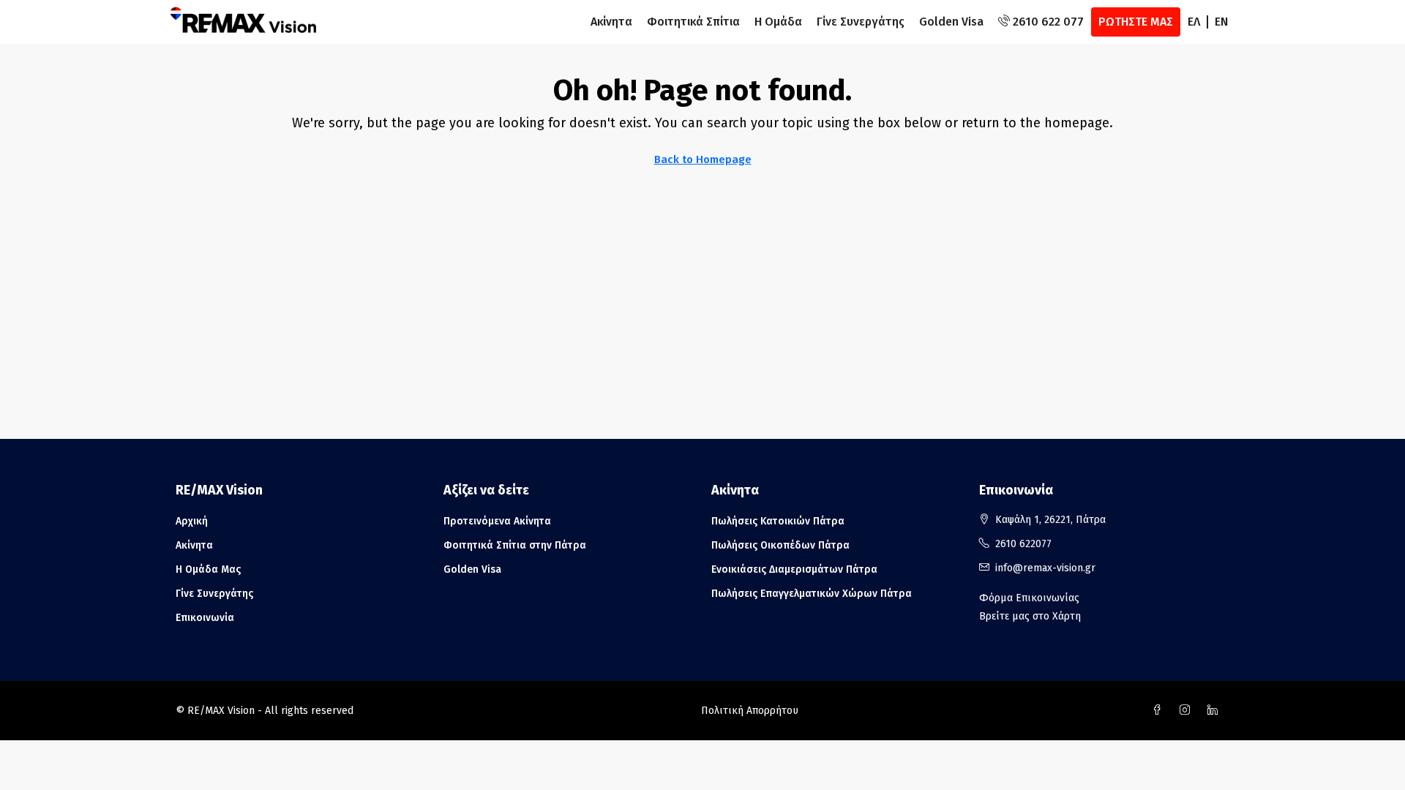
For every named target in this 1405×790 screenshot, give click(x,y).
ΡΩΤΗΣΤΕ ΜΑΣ (1135, 22)
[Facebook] (1160, 710)
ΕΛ (1194, 22)
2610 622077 (1023, 544)
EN (1221, 22)
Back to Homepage (703, 159)
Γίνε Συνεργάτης (860, 22)
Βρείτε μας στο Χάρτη (1030, 616)
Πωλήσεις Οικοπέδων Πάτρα (780, 545)
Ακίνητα (611, 22)
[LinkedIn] (1215, 710)
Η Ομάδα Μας (208, 569)
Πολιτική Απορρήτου (749, 710)
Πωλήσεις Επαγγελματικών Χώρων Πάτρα (811, 593)
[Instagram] (1188, 710)
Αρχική (192, 521)
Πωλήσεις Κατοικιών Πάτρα (777, 521)
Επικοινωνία (205, 618)
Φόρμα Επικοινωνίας (1029, 598)
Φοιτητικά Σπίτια (693, 22)
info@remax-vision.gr (1045, 568)
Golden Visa (951, 22)
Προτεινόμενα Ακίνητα (497, 521)
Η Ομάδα (778, 22)
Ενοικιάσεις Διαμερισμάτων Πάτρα (794, 569)
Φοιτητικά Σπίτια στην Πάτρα (514, 545)
